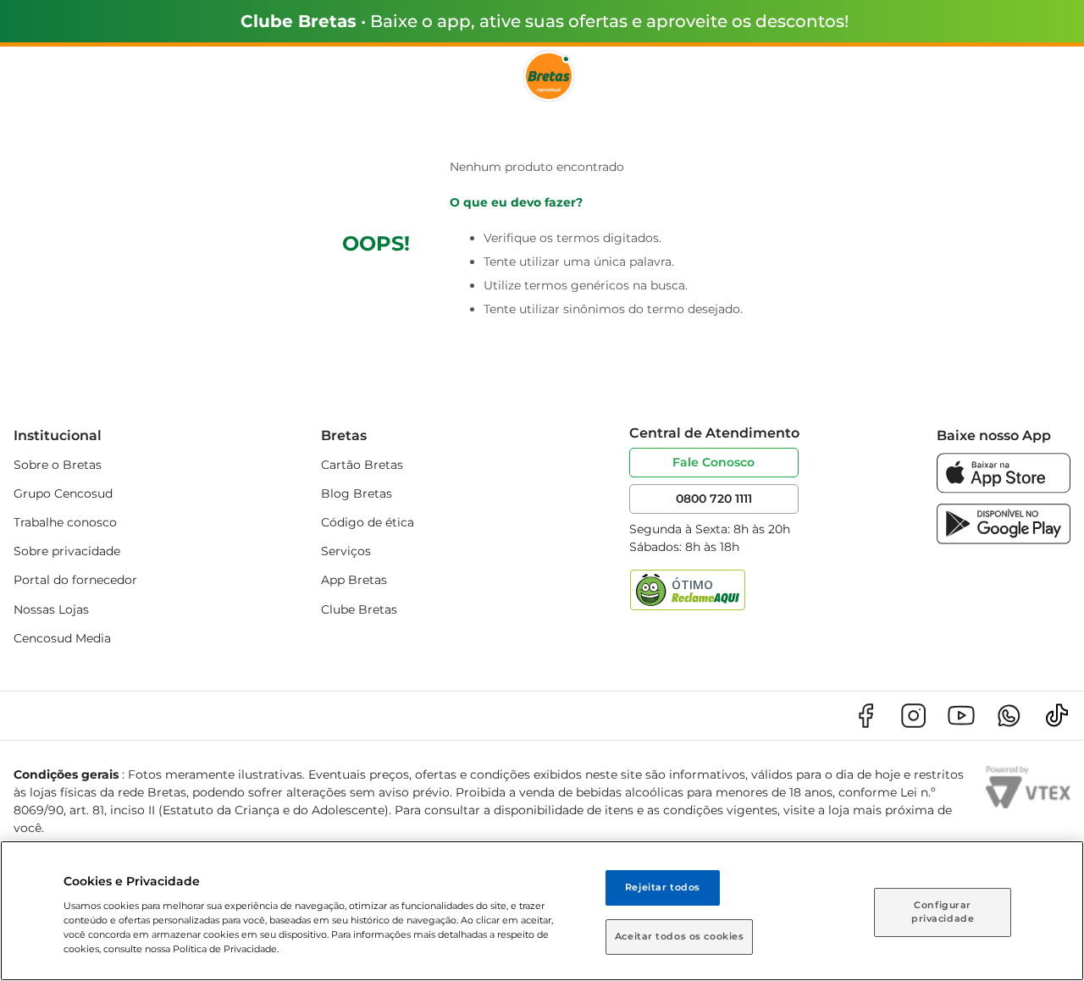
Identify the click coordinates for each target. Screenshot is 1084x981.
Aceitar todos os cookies (679, 936)
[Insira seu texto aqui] (1003, 489)
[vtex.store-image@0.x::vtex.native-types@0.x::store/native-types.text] (865, 716)
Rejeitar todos (662, 887)
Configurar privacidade (942, 911)
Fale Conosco (713, 462)
